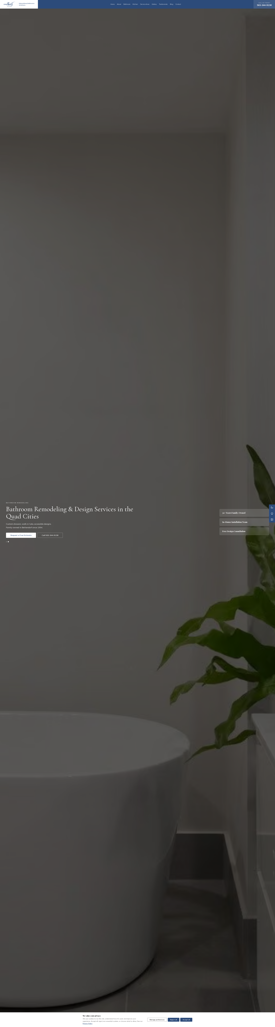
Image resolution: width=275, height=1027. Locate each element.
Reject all (173, 1020)
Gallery (154, 4)
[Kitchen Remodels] (272, 513)
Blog (171, 4)
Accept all (186, 1020)
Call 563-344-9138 (50, 535)
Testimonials (163, 4)
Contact (178, 4)
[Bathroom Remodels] (272, 508)
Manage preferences (157, 1020)
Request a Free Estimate (21, 535)
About (119, 4)
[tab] (6, 541)
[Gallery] (272, 519)
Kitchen (135, 4)
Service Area (144, 4)
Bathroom (127, 4)
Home (113, 4)
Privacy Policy (87, 1024)
